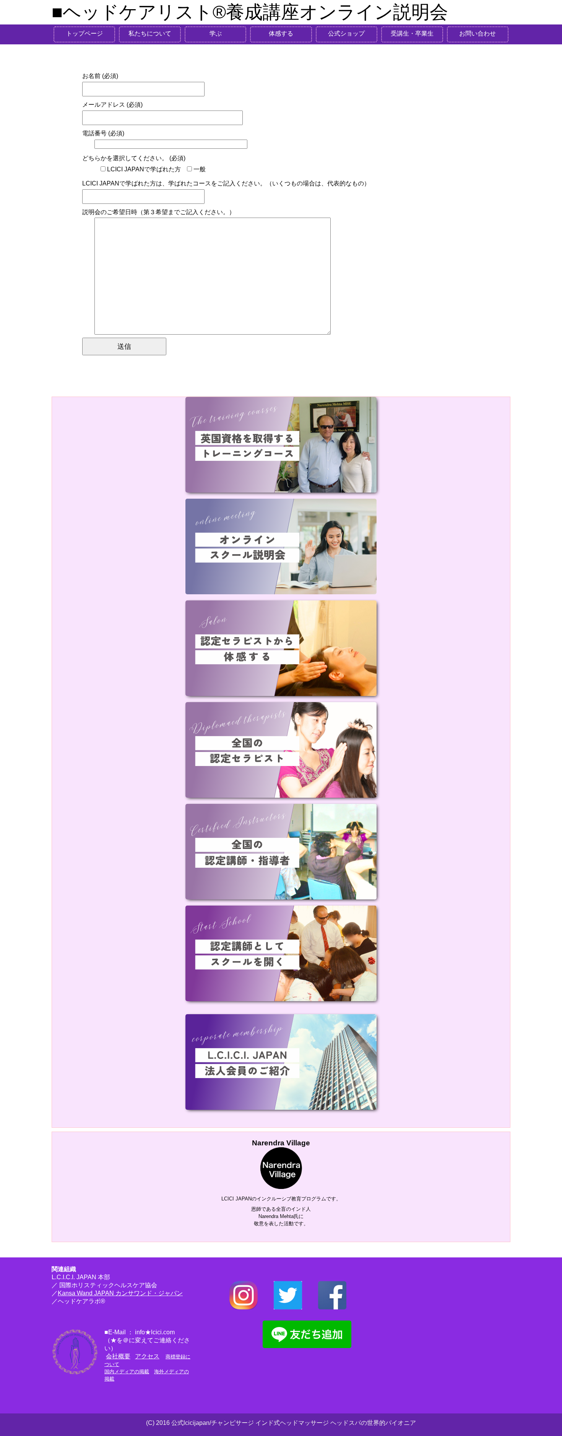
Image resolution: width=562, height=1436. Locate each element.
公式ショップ (346, 33)
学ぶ (216, 33)
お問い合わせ (477, 33)
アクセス (147, 1356)
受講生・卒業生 (412, 33)
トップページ (84, 33)
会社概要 (118, 1356)
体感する (281, 33)
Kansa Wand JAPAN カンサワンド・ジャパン (120, 1293)
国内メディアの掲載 (126, 1371)
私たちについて (149, 33)
